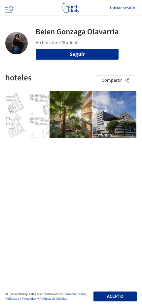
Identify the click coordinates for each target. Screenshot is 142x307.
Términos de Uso (75, 294)
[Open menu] (8, 8)
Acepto (115, 296)
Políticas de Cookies (53, 298)
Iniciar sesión (122, 8)
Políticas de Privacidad (21, 298)
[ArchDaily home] (70, 8)
